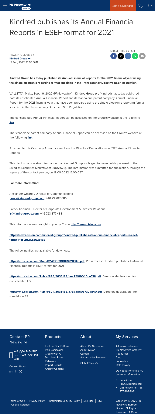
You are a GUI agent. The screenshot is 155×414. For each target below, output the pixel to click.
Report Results (53, 365)
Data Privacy (123, 365)
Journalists (122, 361)
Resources (122, 354)
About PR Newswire (92, 346)
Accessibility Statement (93, 357)
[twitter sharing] (121, 56)
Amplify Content (54, 369)
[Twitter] (20, 371)
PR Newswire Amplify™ (129, 350)
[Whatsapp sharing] (135, 56)
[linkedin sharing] (128, 56)
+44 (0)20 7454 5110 (25, 351)
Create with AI (53, 354)
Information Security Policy (64, 401)
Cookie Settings (20, 404)
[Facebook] (16, 371)
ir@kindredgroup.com (24, 213)
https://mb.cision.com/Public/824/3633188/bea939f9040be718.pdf (55, 276)
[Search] (150, 5)
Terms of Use (17, 401)
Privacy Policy (37, 401)
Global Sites (87, 363)
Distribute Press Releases (54, 359)
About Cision (87, 350)
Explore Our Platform (57, 346)
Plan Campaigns (54, 350)
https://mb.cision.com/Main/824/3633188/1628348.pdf (46, 261)
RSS (100, 401)
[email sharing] (142, 56)
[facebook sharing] (113, 56)
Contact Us (16, 366)
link (11, 122)
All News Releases (127, 346)
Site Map (89, 401)
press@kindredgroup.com (26, 198)
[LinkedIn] (11, 371)
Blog (118, 357)
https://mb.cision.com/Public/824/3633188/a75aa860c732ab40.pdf (55, 291)
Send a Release (122, 6)
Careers (85, 354)
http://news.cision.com (86, 224)
